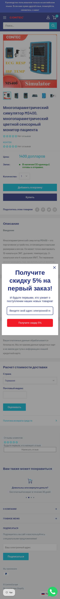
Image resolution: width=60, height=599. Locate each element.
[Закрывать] (54, 267)
